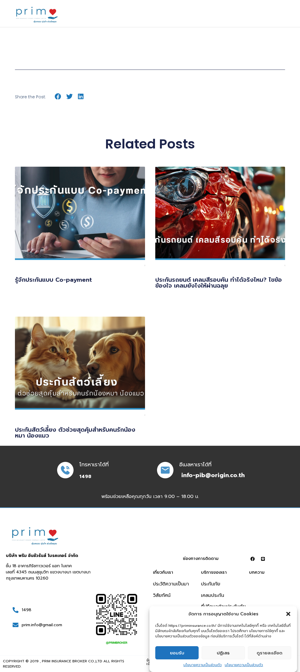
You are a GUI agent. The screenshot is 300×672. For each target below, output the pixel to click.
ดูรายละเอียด (269, 653)
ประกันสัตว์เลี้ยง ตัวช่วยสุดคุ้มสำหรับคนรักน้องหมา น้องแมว (75, 432)
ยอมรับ (177, 653)
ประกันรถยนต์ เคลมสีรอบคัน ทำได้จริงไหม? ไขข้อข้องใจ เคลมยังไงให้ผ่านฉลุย (218, 282)
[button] (288, 614)
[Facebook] (252, 558)
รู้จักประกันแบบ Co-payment (53, 279)
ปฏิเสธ (223, 653)
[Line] (262, 558)
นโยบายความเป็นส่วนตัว (202, 665)
